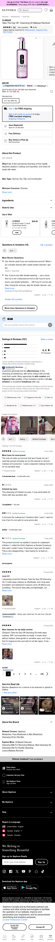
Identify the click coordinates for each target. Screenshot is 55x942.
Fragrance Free (41, 30)
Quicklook (7, 227)
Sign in (11, 114)
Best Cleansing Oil (43, 744)
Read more (9, 288)
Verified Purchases (39, 439)
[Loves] (46, 10)
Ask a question (23, 27)
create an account (24, 114)
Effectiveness (30, 30)
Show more (7, 192)
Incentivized (11, 432)
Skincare (5, 16)
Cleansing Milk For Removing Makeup (18, 744)
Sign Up (41, 862)
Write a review (47, 339)
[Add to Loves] (51, 91)
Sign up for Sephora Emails (14, 856)
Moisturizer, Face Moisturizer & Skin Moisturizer (22, 734)
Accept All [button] (40, 927)
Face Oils (26, 16)
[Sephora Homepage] (9, 10)
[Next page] (47, 673)
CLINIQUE (6, 20)
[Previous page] (3, 673)
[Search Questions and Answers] (4, 250)
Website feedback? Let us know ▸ (27, 759)
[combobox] (30, 10)
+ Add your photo (9, 692)
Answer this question (13, 299)
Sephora (21, 731)
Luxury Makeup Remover (12, 750)
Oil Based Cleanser (23, 742)
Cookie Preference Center (15, 919)
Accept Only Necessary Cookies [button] (14, 927)
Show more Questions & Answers (20, 308)
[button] (34, 86)
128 (42, 674)
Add (16, 232)
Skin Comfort (8, 32)
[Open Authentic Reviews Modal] (26, 367)
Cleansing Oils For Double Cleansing (17, 747)
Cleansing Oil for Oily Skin (13, 737)
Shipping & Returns (17, 118)
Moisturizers (15, 16)
